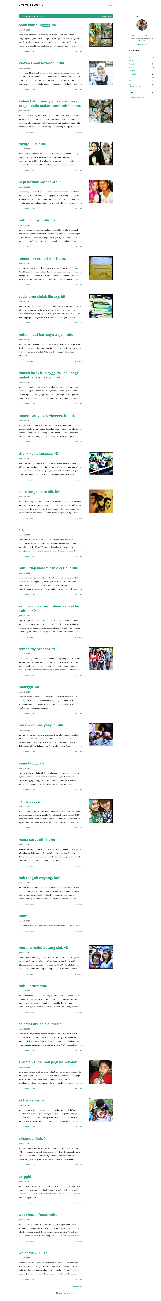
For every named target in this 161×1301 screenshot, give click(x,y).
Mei (130, 54)
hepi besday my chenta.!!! (40, 182)
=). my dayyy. (29, 801)
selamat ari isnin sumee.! (40, 1024)
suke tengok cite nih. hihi (40, 491)
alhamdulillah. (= (33, 1138)
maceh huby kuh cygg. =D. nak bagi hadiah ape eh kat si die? (48, 375)
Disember (132, 64)
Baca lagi (78, 51)
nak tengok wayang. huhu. (41, 877)
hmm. (23, 916)
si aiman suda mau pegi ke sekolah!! (49, 1062)
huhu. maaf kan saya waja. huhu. (46, 334)
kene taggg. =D (31, 763)
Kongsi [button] (21, 51)
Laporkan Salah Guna (136, 98)
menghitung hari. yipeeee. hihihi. (47, 415)
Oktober (132, 71)
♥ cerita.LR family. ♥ (31, 5)
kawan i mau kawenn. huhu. (42, 63)
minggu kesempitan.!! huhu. (42, 258)
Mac (130, 57)
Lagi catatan (77, 1286)
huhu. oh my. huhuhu (37, 220)
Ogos (131, 77)
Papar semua (106, 16)
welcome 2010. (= (33, 1253)
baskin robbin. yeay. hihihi (41, 725)
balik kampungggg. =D (37, 25)
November (132, 67)
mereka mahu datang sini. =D (43, 947)
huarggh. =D (29, 687)
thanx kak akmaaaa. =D (38, 453)
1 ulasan (28, 246)
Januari (131, 61)
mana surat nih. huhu (37, 839)
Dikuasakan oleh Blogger (66, 1293)
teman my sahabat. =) (37, 648)
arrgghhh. (27, 1176)
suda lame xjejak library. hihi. (43, 296)
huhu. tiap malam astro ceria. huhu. (49, 568)
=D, (21, 530)
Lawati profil (142, 44)
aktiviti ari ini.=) (32, 1100)
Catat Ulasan (30, 51)
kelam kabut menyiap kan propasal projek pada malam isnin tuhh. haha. (50, 103)
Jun (130, 81)
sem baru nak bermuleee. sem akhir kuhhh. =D (49, 608)
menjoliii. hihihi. (32, 144)
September (133, 74)
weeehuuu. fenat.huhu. (38, 1214)
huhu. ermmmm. (33, 985)
